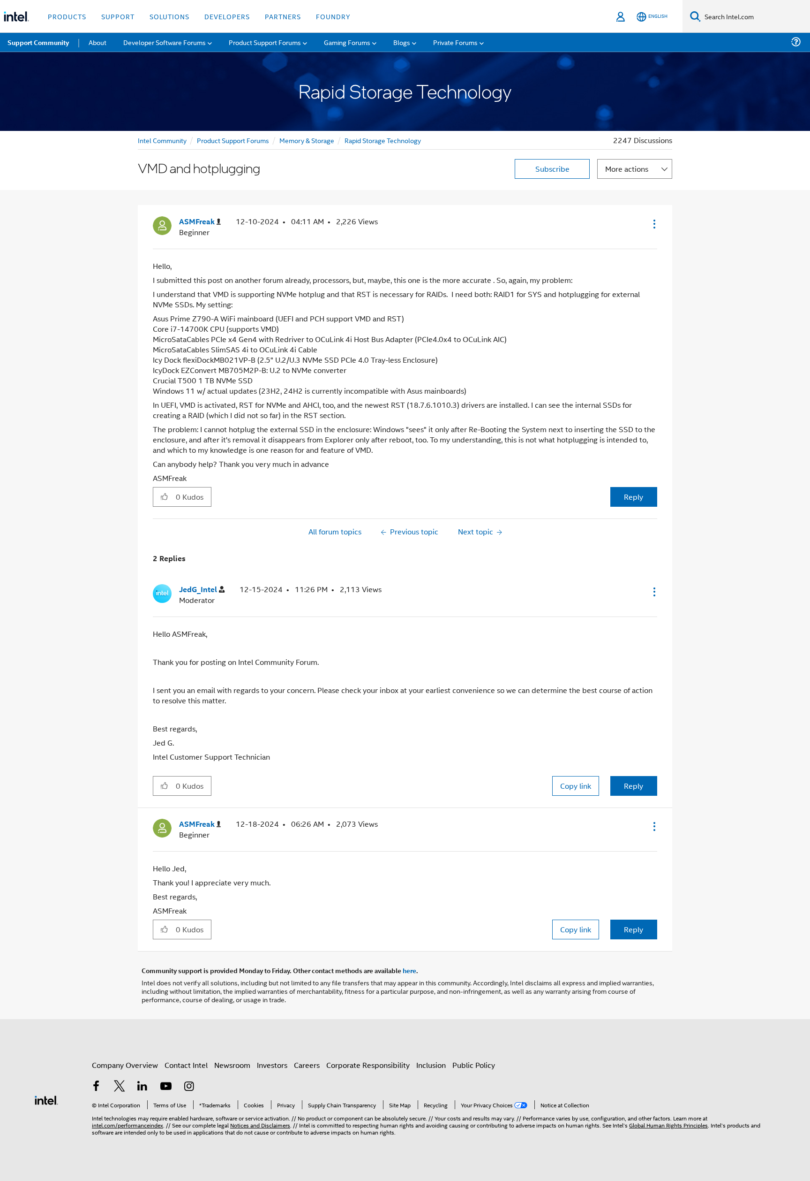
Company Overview (125, 1064)
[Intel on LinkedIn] (142, 1087)
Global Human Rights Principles (668, 1124)
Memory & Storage (306, 140)
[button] (653, 224)
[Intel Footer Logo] (46, 1099)
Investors (272, 1064)
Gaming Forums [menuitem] (347, 42)
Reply (633, 496)
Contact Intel (186, 1064)
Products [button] (67, 16)
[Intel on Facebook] (96, 1087)
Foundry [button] (333, 16)
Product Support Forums (233, 140)
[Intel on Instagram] (189, 1087)
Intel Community (162, 140)
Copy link (575, 785)
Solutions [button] (169, 16)
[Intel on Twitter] (120, 1087)
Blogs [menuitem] (401, 42)
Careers (307, 1064)
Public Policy (473, 1064)
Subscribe (552, 168)
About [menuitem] (97, 42)
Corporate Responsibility (368, 1064)
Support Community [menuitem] (38, 42)
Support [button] (118, 16)
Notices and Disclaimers (260, 1124)
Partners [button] (283, 16)
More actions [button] (626, 168)
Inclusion (431, 1064)
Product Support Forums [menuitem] (265, 42)
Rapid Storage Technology (383, 140)
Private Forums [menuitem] (455, 42)
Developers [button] (227, 16)
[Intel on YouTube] (166, 1087)
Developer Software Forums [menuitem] (164, 42)
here (409, 970)
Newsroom (232, 1064)
